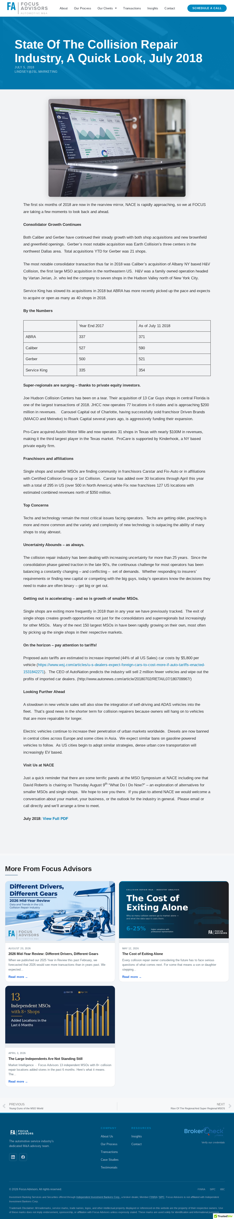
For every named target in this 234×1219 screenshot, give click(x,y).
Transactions (132, 8)
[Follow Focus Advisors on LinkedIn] (13, 1157)
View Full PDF (55, 818)
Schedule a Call (207, 8)
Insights (152, 8)
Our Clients (105, 8)
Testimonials (109, 1167)
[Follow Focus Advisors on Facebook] (23, 1157)
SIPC (162, 1197)
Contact (170, 8)
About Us (107, 1136)
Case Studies (110, 1159)
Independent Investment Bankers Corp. (98, 1197)
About (64, 8)
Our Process (82, 8)
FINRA (153, 1197)
